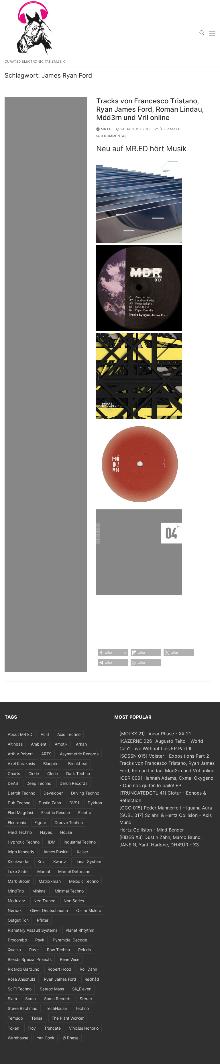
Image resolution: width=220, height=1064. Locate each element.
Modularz (16, 900)
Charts (14, 773)
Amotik (61, 744)
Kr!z (41, 861)
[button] (113, 652)
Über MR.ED (169, 129)
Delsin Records (73, 783)
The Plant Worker (68, 1018)
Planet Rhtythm (80, 930)
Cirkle (33, 773)
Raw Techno (58, 949)
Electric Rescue (55, 812)
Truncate (52, 1028)
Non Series (74, 900)
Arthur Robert (20, 753)
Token (13, 1028)
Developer (53, 793)
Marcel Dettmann (74, 871)
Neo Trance (44, 900)
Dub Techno (19, 802)
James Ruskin (55, 851)
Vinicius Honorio (84, 1028)
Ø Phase (70, 1037)
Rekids (84, 949)
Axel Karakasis (21, 763)
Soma (30, 998)
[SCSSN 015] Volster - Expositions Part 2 (164, 756)
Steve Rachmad (23, 1008)
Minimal (39, 890)
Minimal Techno (69, 890)
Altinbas (15, 744)
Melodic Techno (84, 881)
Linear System (87, 861)
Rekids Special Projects (30, 959)
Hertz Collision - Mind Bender (151, 830)
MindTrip (16, 890)
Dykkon (95, 802)
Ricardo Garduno (23, 969)
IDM (51, 842)
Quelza (14, 949)
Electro (84, 812)
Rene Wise (69, 959)
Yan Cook (45, 1037)
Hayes (46, 832)
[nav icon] (212, 33)
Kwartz (59, 861)
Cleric (52, 773)
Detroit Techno (21, 793)
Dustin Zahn (50, 802)
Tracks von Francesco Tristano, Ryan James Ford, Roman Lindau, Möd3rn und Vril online (150, 109)
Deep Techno (38, 783)
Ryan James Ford (60, 979)
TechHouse (56, 1008)
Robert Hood (59, 969)
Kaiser (82, 851)
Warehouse (18, 1037)
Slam (12, 998)
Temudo (15, 1018)
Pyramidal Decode (70, 939)
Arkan (81, 744)
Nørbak (15, 910)
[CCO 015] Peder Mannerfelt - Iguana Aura (165, 808)
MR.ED (106, 129)
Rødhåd (92, 979)
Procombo (17, 939)
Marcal (43, 871)
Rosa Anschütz (22, 979)
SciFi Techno (20, 988)
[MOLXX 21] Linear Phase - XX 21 (155, 733)
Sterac (86, 998)
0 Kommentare (114, 136)
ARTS (46, 753)
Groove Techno (68, 822)
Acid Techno (68, 734)
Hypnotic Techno (24, 842)
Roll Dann (88, 969)
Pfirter (42, 920)
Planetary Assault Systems (32, 930)
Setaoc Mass (52, 988)
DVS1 (74, 802)
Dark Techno (78, 773)
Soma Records (57, 998)
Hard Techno (20, 832)
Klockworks (18, 861)
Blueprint (51, 763)
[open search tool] (202, 33)
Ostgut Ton (18, 920)
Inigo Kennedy (21, 851)
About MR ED (20, 734)
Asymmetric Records (79, 753)
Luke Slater (18, 871)
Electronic (17, 822)
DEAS (13, 783)
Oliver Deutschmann (49, 910)
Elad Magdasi (20, 812)
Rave (34, 949)
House (66, 832)
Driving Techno (85, 793)
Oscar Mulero (88, 910)
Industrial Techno (80, 842)
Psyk (39, 939)
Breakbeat (78, 763)
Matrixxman (50, 881)
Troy (32, 1028)
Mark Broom (19, 881)
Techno (82, 1008)
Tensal (37, 1018)
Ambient (38, 744)
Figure (40, 822)
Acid (45, 734)
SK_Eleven (81, 988)
